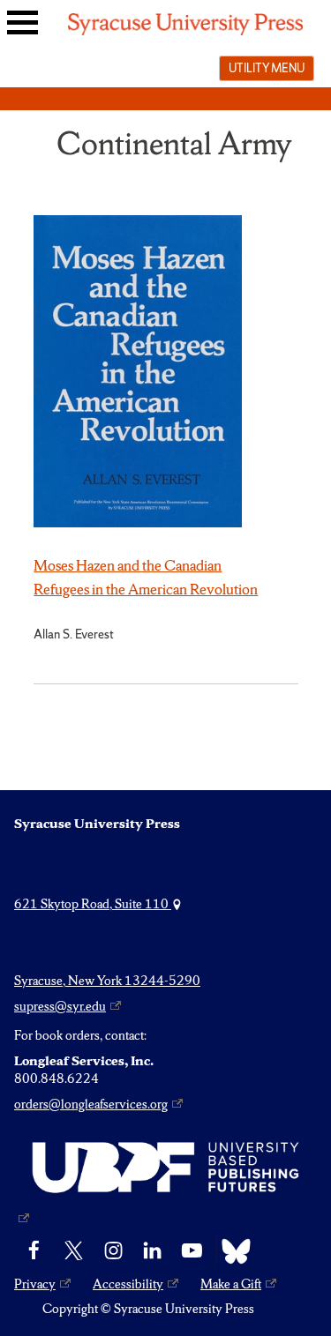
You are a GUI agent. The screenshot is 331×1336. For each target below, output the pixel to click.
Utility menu (267, 68)
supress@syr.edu (60, 1006)
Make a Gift (230, 1284)
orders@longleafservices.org (91, 1104)
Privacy (35, 1284)
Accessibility (128, 1284)
